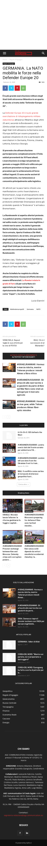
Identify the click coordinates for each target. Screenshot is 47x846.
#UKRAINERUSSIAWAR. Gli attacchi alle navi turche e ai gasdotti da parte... (30, 608)
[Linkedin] (27, 833)
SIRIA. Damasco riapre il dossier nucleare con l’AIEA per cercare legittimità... (31, 621)
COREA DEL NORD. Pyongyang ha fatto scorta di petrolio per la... (31, 670)
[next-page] (8, 417)
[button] (4, 53)
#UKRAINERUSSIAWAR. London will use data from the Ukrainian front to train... (31, 460)
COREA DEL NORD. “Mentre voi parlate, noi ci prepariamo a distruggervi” (30, 657)
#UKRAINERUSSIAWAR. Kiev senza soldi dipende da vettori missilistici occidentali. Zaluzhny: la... (34, 551)
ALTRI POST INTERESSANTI (23, 357)
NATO (38, 309)
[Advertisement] (23, 24)
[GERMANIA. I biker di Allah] (9, 645)
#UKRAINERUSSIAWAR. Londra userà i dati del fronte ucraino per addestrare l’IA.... (31, 447)
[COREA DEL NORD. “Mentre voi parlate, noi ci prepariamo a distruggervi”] (9, 657)
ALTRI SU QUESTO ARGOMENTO (23, 355)
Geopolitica (7, 371)
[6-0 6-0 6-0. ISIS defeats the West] (9, 435)
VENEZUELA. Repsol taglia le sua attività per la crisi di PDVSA (13, 343)
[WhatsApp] (23, 88)
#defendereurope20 (17, 309)
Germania (30, 309)
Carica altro (22, 484)
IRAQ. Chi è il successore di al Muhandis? (37, 343)
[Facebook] (5, 88)
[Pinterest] (17, 88)
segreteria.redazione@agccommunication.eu (23, 815)
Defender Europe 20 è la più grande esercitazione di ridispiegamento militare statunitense (21, 116)
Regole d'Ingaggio (16, 59)
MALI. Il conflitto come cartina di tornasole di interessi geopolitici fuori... (31, 474)
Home (5, 59)
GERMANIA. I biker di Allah (29, 642)
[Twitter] (11, 88)
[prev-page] (4, 417)
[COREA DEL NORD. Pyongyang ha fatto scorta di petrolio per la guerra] (9, 670)
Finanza (5, 511)
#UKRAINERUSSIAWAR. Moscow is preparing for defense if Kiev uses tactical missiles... (34, 520)
